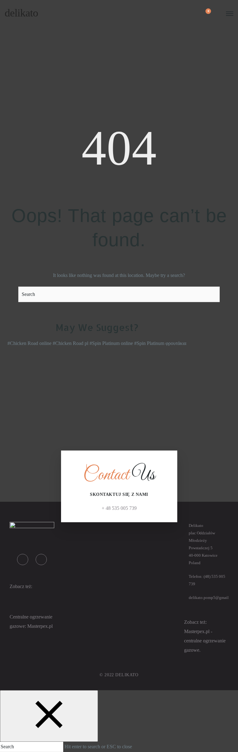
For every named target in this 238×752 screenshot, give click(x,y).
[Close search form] (49, 716)
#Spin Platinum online (111, 343)
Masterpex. (38, 626)
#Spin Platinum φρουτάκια (160, 343)
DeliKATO (21, 13)
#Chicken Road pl (70, 343)
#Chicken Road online (29, 343)
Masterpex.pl (197, 631)
